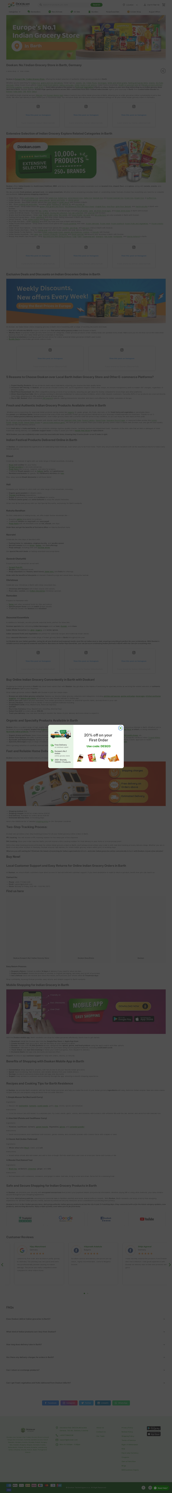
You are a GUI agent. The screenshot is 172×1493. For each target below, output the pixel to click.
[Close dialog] (120, 728)
